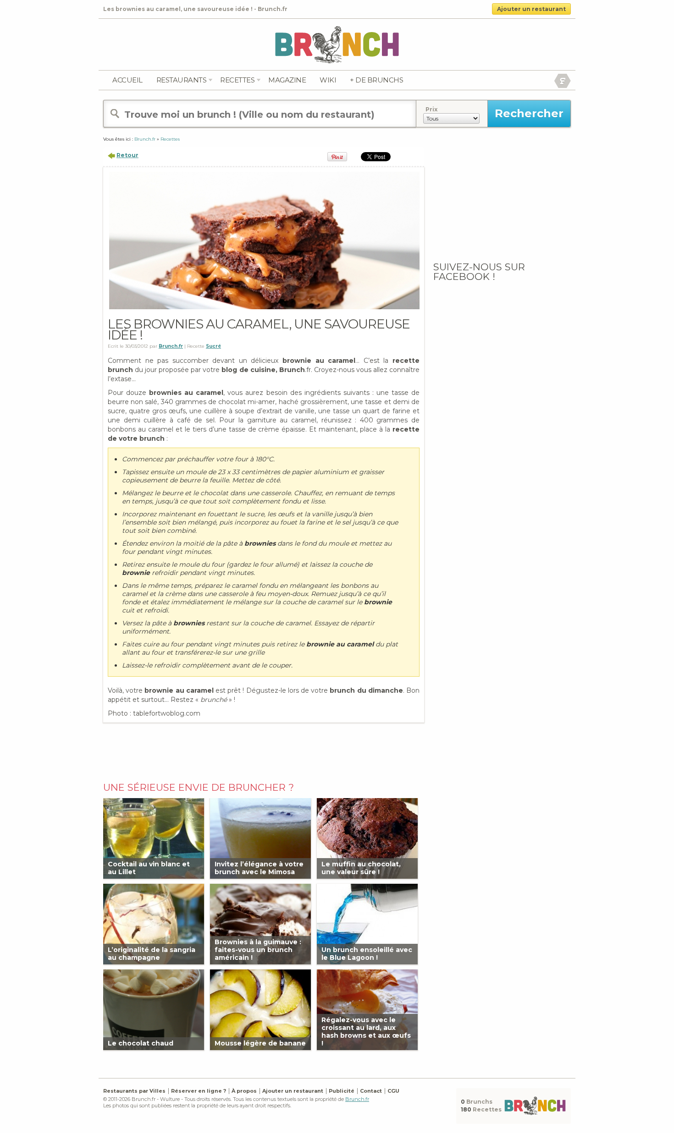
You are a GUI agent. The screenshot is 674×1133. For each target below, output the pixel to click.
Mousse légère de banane (260, 1043)
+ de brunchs (376, 80)
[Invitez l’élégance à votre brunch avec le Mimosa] (260, 837)
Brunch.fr (357, 1099)
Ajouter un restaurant (531, 8)
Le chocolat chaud (140, 1043)
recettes (237, 80)
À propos (244, 1091)
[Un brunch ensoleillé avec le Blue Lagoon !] (367, 923)
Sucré (213, 346)
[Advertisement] (263, 750)
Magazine (287, 80)
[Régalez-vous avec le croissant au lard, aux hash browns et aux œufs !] (367, 1009)
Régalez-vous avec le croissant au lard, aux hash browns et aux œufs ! (366, 1032)
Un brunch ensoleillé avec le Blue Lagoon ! (366, 954)
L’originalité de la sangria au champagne (151, 954)
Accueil (127, 80)
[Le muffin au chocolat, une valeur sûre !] (367, 837)
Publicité (341, 1091)
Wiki (328, 80)
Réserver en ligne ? (198, 1091)
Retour (127, 155)
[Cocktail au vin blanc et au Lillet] (153, 837)
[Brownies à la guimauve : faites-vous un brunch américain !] (260, 923)
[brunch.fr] (337, 44)
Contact (371, 1091)
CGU (393, 1091)
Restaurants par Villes (134, 1091)
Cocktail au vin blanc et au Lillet (149, 868)
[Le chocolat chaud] (153, 1009)
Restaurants (181, 80)
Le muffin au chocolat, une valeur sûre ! (361, 868)
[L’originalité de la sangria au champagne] (153, 923)
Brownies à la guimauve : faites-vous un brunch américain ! (258, 950)
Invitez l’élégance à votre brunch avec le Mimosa (259, 868)
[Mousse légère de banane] (260, 1009)
